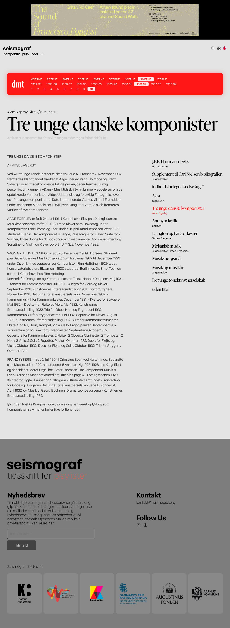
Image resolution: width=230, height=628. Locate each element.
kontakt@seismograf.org (155, 502)
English (224, 48)
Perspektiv (12, 53)
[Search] (213, 48)
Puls (25, 53)
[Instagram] (138, 525)
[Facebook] (145, 525)
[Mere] (42, 54)
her (50, 522)
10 (91, 89)
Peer (34, 53)
